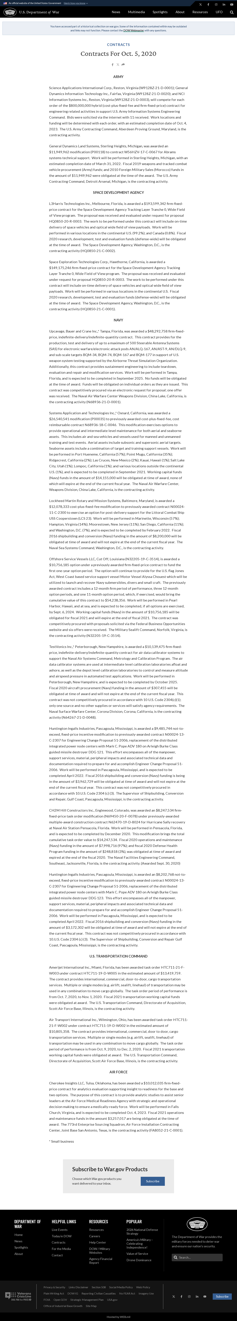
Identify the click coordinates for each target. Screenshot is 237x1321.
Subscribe (152, 1181)
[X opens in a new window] (200, 4)
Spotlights (160, 12)
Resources (200, 12)
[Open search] (232, 12)
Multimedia (136, 12)
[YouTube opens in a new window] (231, 4)
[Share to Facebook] (113, 65)
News (116, 12)
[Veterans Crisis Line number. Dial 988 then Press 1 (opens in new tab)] (18, 1296)
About (180, 12)
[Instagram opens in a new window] (216, 4)
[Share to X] (118, 65)
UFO (219, 12)
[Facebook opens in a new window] (208, 4)
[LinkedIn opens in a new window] (224, 4)
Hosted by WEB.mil (118, 1316)
